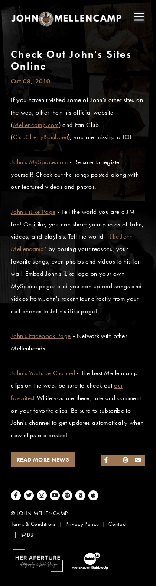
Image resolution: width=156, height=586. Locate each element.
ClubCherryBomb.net (40, 137)
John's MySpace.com (39, 162)
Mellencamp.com (36, 125)
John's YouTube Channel (43, 373)
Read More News (42, 459)
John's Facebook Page (41, 335)
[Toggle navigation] (139, 17)
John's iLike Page (33, 211)
